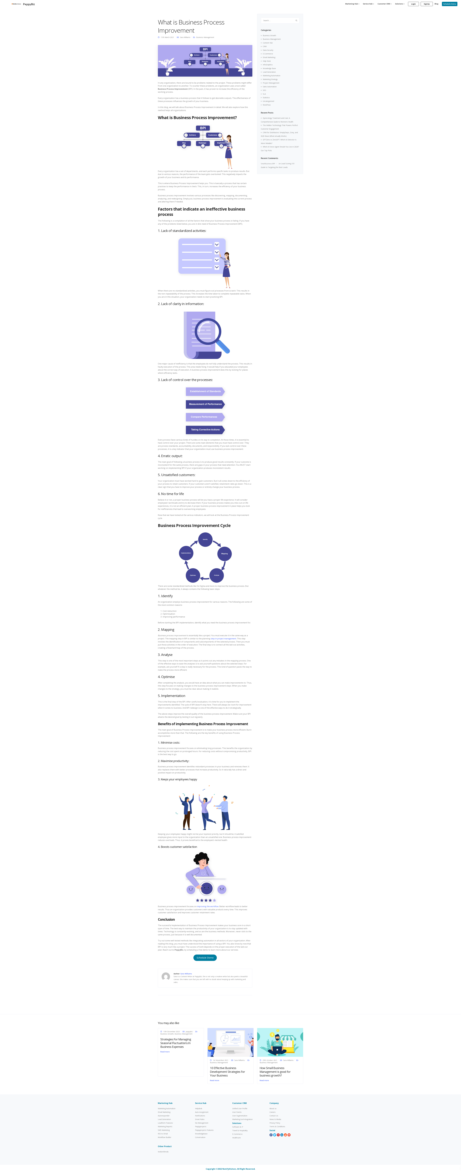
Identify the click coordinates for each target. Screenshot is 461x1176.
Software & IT (237, 1127)
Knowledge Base (269, 68)
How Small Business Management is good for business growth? (275, 1071)
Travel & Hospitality (240, 1130)
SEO (264, 90)
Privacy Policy (275, 1123)
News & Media (275, 1119)
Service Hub (368, 4)
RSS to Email (163, 1134)
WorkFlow (267, 105)
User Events (237, 1112)
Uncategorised (268, 101)
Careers (273, 1112)
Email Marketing (269, 57)
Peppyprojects (200, 1126)
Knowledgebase (201, 1134)
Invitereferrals (163, 1152)
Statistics (266, 97)
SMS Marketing (164, 1130)
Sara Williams (185, 37)
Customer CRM (384, 4)
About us (273, 1108)
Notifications (200, 1116)
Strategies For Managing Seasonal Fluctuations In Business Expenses (175, 1043)
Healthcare (236, 1138)
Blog (436, 4)
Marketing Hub (351, 4)
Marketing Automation (271, 75)
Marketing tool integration (242, 1119)
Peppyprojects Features (204, 1130)
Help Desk (267, 61)
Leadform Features (165, 1123)
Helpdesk (198, 1108)
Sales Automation (270, 86)
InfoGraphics (268, 64)
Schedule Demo (449, 4)
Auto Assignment (201, 1112)
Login (413, 4)
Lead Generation (269, 72)
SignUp (427, 4)
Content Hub (268, 43)
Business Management (205, 37)
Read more (165, 1052)
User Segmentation (239, 1116)
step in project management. (224, 638)
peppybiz (189, 1031)
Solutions (399, 4)
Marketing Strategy (270, 79)
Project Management (271, 83)
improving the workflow (207, 906)
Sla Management (201, 1123)
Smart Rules (199, 1119)
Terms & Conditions (277, 1126)
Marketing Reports (165, 1126)
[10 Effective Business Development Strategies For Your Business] (230, 1042)
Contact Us (274, 1116)
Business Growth (269, 35)
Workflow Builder (164, 1137)
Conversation (200, 1137)
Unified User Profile (239, 1108)
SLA (264, 94)
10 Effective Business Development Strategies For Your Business (227, 1071)
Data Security (268, 50)
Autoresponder (164, 1116)
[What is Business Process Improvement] (205, 60)
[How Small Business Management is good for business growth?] (280, 1042)
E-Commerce (268, 54)
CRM (265, 46)
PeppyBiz (29, 4)
